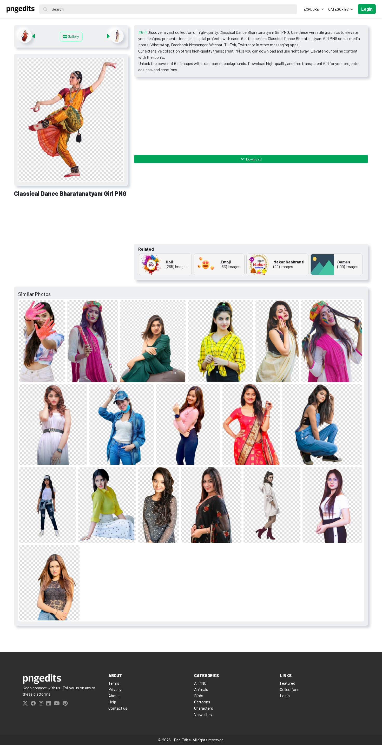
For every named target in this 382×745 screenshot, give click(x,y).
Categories (339, 9)
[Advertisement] (71, 239)
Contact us (117, 707)
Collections (289, 689)
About (113, 695)
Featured (287, 683)
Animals (201, 689)
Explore (312, 9)
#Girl (142, 32)
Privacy (114, 689)
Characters (203, 707)
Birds (198, 695)
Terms (113, 683)
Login (285, 695)
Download (253, 159)
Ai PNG (200, 683)
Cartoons (202, 701)
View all (200, 714)
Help (112, 701)
